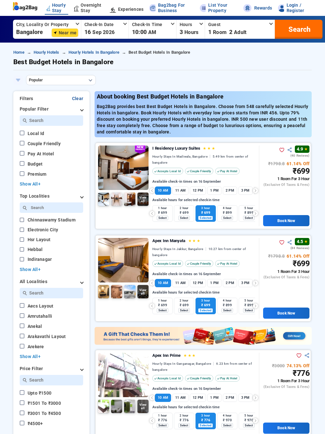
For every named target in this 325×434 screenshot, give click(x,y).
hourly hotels (46, 52)
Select (162, 218)
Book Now (286, 221)
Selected (205, 218)
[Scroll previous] (152, 190)
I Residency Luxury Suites (183, 148)
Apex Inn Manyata (176, 240)
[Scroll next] (255, 190)
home (18, 52)
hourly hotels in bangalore (94, 52)
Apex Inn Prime (174, 355)
